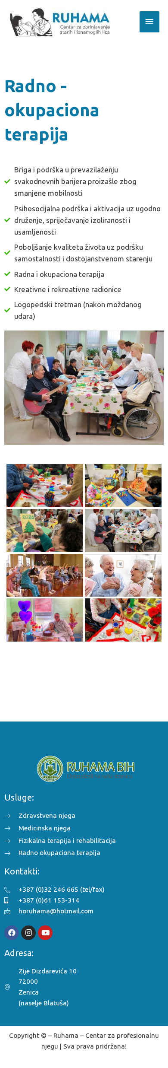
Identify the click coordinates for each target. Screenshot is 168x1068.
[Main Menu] (149, 21)
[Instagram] (28, 932)
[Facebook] (11, 932)
